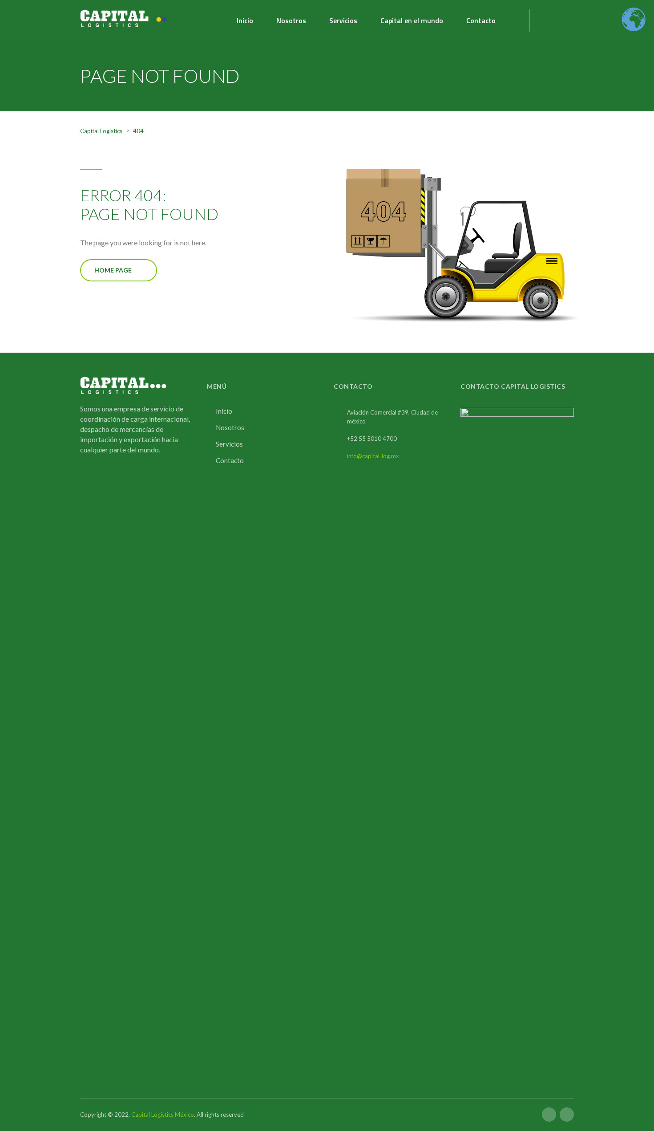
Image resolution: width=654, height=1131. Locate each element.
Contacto (481, 20)
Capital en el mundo (411, 20)
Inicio (245, 20)
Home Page (113, 270)
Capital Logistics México (162, 1114)
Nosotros (291, 20)
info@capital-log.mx (373, 456)
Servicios (343, 20)
